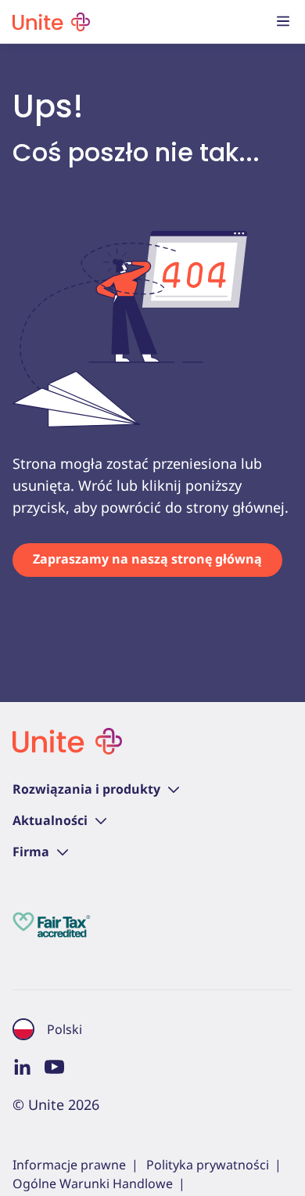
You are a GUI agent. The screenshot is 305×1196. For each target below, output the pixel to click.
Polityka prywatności (207, 1164)
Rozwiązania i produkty (86, 789)
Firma (31, 851)
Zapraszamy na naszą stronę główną (147, 558)
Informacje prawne (69, 1164)
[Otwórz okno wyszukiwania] (251, 22)
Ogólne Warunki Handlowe (93, 1183)
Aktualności (50, 820)
